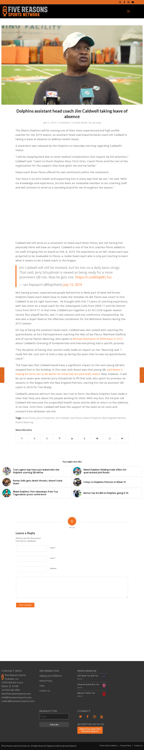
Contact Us (44, 690)
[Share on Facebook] (22, 438)
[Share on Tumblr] (84, 438)
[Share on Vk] (97, 438)
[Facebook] (87, 717)
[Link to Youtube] (133, 2)
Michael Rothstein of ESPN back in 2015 (98, 339)
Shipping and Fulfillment (50, 675)
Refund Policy (45, 680)
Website (53, 568)
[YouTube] (102, 717)
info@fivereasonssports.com (16, 697)
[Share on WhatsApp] (47, 438)
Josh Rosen (76, 417)
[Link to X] (120, 2)
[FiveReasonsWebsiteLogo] (25, 11)
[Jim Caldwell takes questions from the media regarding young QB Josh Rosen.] (72, 65)
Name (53, 547)
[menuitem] (128, 11)
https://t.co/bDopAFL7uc (93, 277)
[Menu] (128, 11)
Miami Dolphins (92, 417)
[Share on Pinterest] (59, 438)
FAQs (42, 685)
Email (53, 558)
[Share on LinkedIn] (72, 438)
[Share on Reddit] (110, 438)
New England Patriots (114, 417)
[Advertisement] (72, 211)
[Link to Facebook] (124, 2)
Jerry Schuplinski (46, 417)
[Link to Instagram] (128, 2)
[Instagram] (94, 717)
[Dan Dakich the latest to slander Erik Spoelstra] (142, 375)
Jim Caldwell (62, 417)
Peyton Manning (24, 422)
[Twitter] (80, 717)
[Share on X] (34, 438)
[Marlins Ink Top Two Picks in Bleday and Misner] (2, 375)
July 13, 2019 (72, 284)
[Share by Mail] (122, 438)
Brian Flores (28, 417)
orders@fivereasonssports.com (17, 701)
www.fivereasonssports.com (16, 693)
